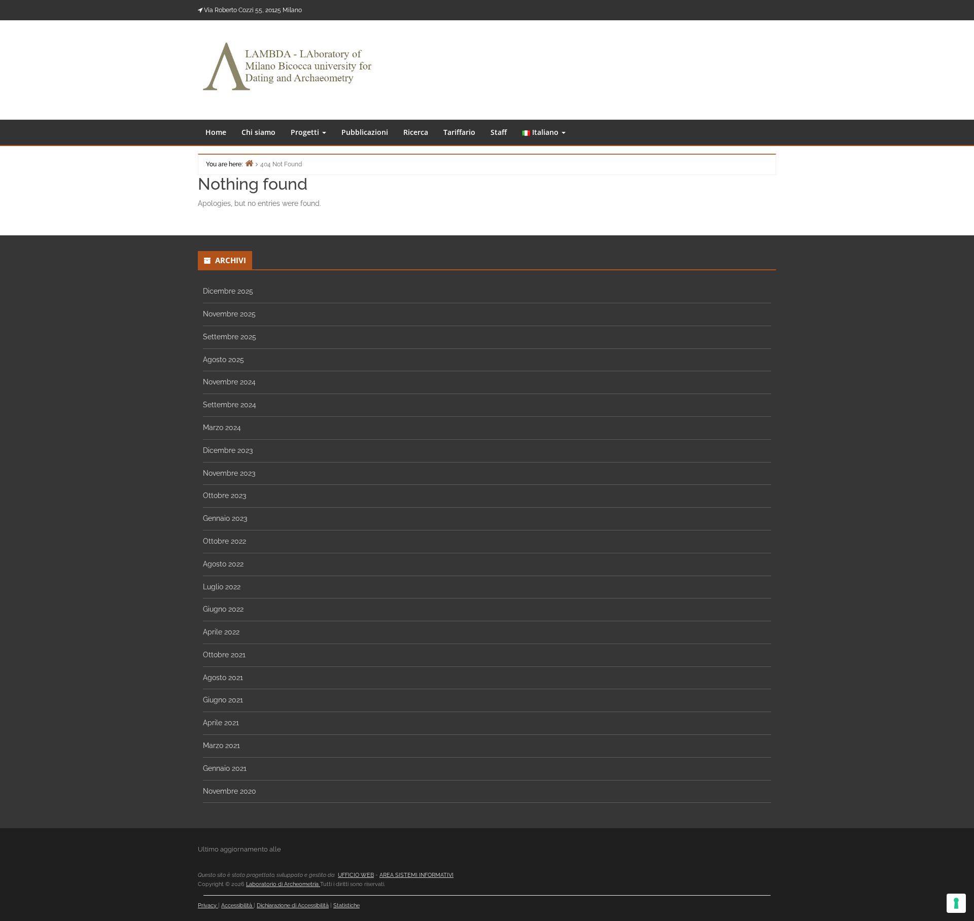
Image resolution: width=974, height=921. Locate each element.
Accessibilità (237, 905)
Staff (499, 132)
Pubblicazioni (364, 132)
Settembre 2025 (229, 337)
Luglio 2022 (221, 587)
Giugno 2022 (223, 609)
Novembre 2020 (229, 791)
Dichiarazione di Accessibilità (293, 905)
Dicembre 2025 (228, 291)
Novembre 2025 (229, 314)
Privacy (208, 905)
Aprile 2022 (221, 632)
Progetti (306, 132)
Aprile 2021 (221, 723)
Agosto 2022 (223, 564)
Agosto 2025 (223, 360)
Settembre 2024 (229, 405)
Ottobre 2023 (224, 495)
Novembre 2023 (229, 473)
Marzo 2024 (222, 427)
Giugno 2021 (223, 700)
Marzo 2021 (221, 745)
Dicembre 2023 (228, 450)
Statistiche (346, 905)
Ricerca (415, 132)
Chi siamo (258, 132)
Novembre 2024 (229, 382)
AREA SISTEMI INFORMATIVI (416, 875)
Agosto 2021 (223, 678)
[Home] (249, 163)
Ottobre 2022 (224, 541)
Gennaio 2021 (225, 768)
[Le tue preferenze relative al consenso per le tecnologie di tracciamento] (956, 903)
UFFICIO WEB (356, 875)
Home (215, 132)
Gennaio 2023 (225, 518)
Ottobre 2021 (224, 655)
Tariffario (459, 132)
